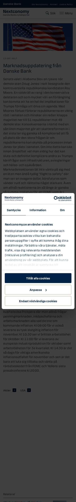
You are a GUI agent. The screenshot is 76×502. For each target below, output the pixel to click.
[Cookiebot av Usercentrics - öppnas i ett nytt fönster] (54, 198)
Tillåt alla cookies (38, 278)
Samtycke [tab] (14, 210)
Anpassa (36, 289)
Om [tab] (62, 210)
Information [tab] (38, 210)
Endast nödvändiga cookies (38, 301)
